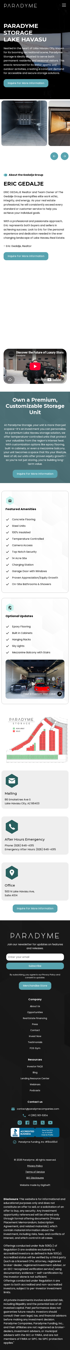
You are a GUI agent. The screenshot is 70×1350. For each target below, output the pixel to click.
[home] (23, 5)
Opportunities (35, 1012)
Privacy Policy (35, 1165)
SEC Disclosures (35, 1177)
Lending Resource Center (35, 1078)
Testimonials (35, 1042)
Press (35, 1024)
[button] (63, 5)
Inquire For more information (26, 83)
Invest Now (35, 1036)
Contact (35, 1030)
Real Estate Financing (35, 1018)
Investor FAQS (35, 1066)
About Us (35, 1006)
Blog (35, 1072)
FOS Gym (35, 1048)
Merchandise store (35, 985)
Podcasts (35, 1090)
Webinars (35, 1084)
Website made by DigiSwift (35, 1185)
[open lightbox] (24, 123)
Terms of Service (35, 1171)
